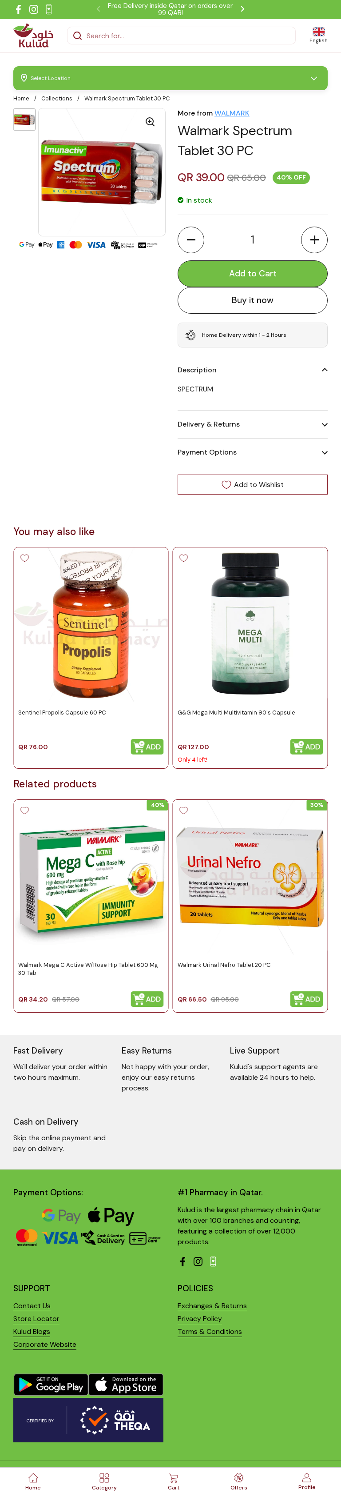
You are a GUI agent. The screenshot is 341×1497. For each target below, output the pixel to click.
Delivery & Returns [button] (209, 424)
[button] (191, 240)
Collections (56, 98)
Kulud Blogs (31, 1331)
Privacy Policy (200, 1318)
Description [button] (197, 370)
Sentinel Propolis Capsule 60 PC (62, 712)
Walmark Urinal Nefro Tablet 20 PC (224, 964)
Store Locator (36, 1318)
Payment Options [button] (207, 452)
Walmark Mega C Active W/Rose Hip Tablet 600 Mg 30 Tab (88, 968)
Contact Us (32, 1305)
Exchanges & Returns (212, 1305)
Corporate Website (44, 1344)
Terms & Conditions (210, 1331)
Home (21, 98)
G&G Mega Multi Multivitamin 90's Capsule (236, 712)
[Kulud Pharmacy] (33, 35)
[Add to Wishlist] (24, 558)
